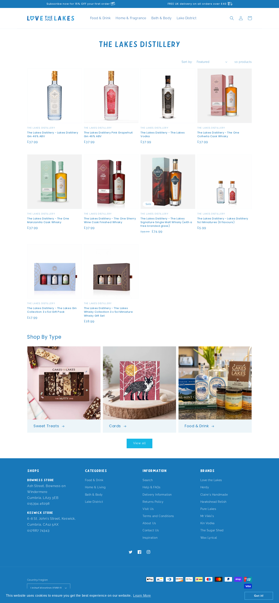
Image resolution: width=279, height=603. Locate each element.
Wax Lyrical (208, 537)
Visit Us (148, 509)
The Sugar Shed (212, 530)
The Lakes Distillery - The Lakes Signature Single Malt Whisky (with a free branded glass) (166, 222)
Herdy (204, 487)
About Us (149, 523)
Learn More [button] (142, 595)
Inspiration (150, 537)
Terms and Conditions (158, 516)
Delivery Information (157, 494)
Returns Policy (153, 501)
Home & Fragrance (131, 18)
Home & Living (95, 487)
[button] (231, 18)
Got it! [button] (259, 595)
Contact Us (151, 530)
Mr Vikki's (207, 516)
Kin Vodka (207, 523)
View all (139, 443)
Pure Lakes (208, 509)
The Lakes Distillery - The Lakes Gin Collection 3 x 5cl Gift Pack (52, 310)
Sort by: (187, 61)
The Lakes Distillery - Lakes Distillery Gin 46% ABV (52, 134)
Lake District (186, 18)
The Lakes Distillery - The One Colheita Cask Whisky (218, 134)
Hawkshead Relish (213, 501)
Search (148, 480)
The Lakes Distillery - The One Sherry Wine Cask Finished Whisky (110, 220)
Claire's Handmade (214, 494)
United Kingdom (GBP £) (46, 588)
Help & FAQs (152, 487)
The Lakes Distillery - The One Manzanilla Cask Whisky (48, 220)
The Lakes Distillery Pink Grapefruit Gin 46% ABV (108, 134)
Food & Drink (101, 18)
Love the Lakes (211, 480)
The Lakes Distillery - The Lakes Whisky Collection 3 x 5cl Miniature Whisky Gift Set (108, 311)
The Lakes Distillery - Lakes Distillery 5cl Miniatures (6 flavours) (222, 220)
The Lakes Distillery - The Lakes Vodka (163, 134)
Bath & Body (162, 18)
